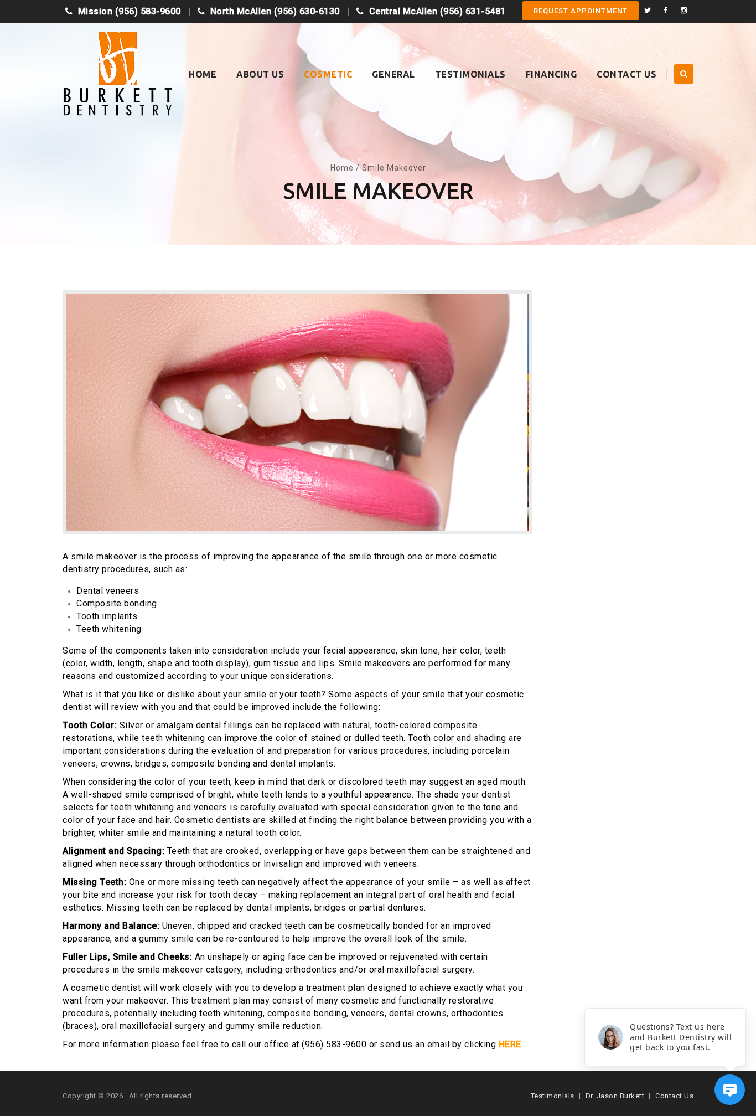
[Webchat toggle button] (729, 1089)
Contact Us (626, 74)
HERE (510, 1044)
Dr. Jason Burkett (615, 1096)
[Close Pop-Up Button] (739, 995)
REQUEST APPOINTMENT (581, 11)
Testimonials (470, 74)
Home (202, 74)
